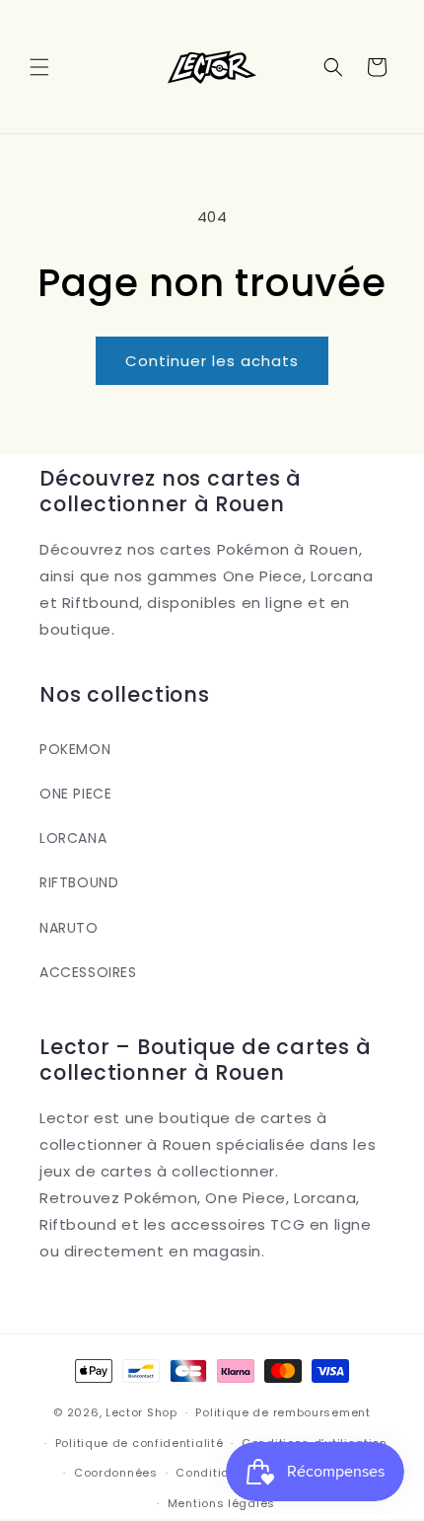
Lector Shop (141, 1412)
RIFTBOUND (78, 882)
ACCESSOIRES (88, 972)
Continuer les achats (212, 360)
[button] (39, 67)
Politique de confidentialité (139, 1443)
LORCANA (72, 838)
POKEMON (74, 749)
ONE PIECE (75, 793)
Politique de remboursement (282, 1412)
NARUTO (69, 928)
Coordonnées (116, 1473)
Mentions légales (221, 1503)
